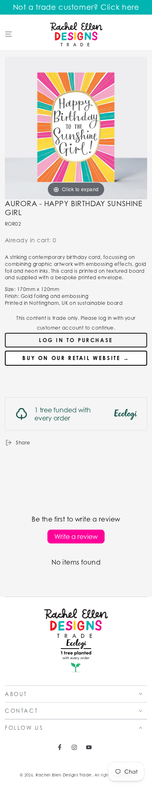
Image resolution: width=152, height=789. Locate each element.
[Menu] (8, 33)
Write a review (76, 536)
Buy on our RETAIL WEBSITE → (75, 358)
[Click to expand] (76, 127)
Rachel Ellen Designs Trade (63, 775)
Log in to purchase (76, 340)
